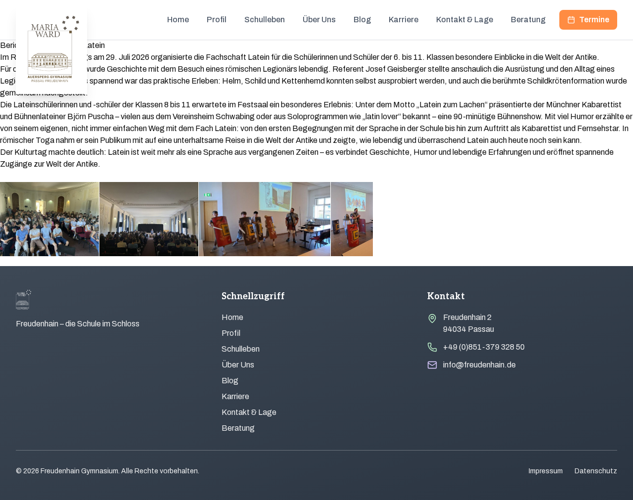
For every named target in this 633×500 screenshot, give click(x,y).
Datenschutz (596, 471)
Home (178, 19)
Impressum (546, 471)
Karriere (403, 19)
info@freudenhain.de (479, 365)
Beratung (528, 19)
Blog (362, 19)
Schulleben (264, 19)
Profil (216, 19)
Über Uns (319, 19)
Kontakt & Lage (464, 19)
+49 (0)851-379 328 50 (484, 347)
